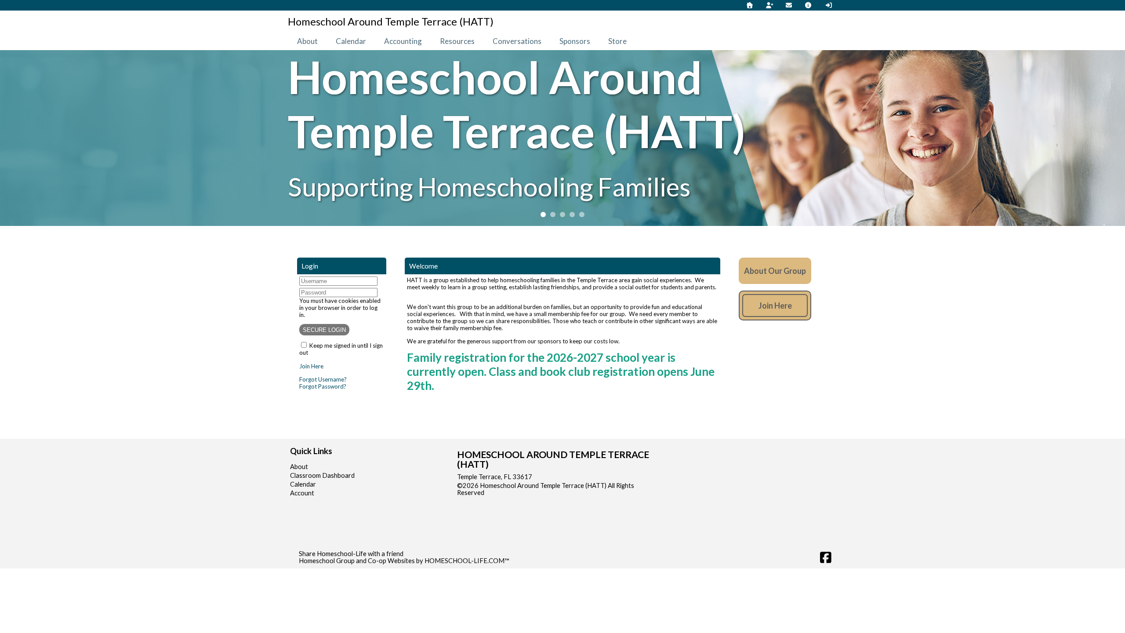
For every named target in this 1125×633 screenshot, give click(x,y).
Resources (457, 41)
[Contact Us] (789, 5)
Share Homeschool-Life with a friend (351, 553)
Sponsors (574, 41)
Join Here (311, 366)
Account (302, 493)
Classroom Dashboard (322, 475)
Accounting (403, 41)
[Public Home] (750, 5)
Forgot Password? (322, 386)
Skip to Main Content (522, 492)
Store (617, 41)
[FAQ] (809, 5)
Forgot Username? (323, 379)
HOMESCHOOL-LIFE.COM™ (467, 560)
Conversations (517, 41)
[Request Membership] (769, 5)
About (307, 41)
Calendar (351, 41)
